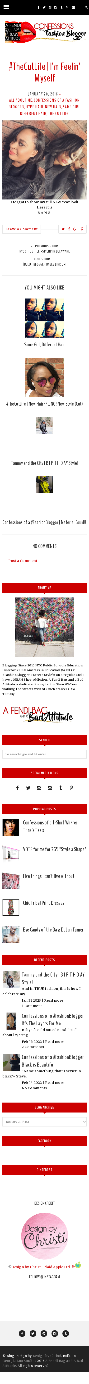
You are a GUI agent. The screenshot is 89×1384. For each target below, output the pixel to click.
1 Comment (32, 1006)
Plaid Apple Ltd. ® (59, 1267)
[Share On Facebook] (69, 229)
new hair (53, 107)
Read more (53, 1000)
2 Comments (33, 1047)
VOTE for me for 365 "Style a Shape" (54, 849)
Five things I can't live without (49, 876)
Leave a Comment (21, 229)
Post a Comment (22, 561)
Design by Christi (26, 1267)
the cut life (58, 113)
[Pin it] (82, 229)
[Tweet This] (63, 229)
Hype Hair (34, 107)
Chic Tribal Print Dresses (43, 903)
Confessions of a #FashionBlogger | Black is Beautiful (54, 1060)
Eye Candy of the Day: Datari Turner (53, 929)
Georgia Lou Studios (19, 1361)
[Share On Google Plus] (75, 229)
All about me (20, 100)
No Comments (34, 1088)
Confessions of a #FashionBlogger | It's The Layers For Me (54, 1019)
